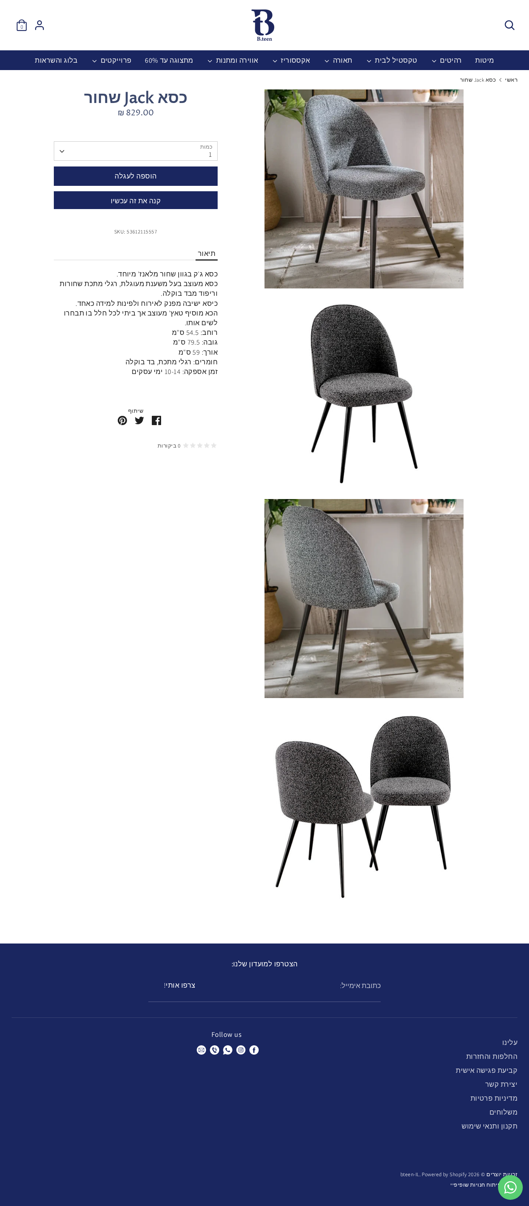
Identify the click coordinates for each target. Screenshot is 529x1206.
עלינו (509, 1042)
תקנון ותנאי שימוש (489, 1126)
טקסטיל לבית (395, 60)
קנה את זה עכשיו (136, 200)
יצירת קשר (501, 1084)
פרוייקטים (115, 60)
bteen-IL (409, 1174)
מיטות (484, 60)
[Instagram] (241, 1050)
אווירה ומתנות (236, 60)
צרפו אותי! (180, 985)
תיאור (206, 253)
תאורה (341, 60)
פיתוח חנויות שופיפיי (475, 1184)
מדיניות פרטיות (494, 1098)
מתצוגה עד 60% (169, 60)
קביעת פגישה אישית (486, 1070)
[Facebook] (254, 1050)
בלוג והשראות (56, 60)
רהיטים (450, 60)
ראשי (511, 79)
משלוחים (503, 1112)
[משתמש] (39, 25)
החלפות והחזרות (491, 1056)
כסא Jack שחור (478, 79)
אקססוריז (294, 60)
